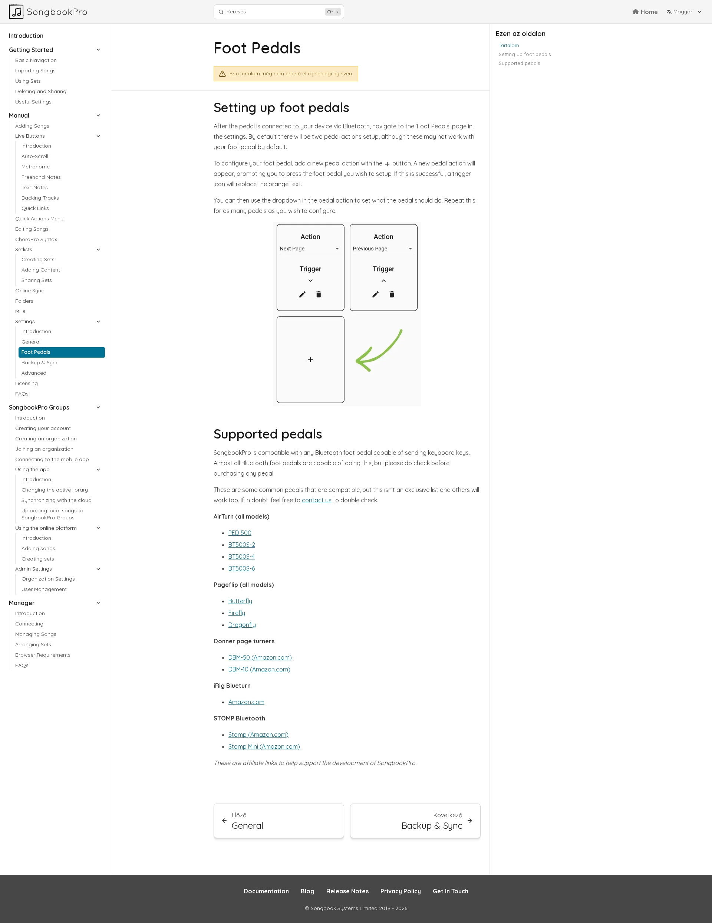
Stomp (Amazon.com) (258, 734)
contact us (317, 500)
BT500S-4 (241, 556)
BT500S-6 (241, 568)
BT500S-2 (241, 544)
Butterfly (240, 601)
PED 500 (239, 532)
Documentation (266, 891)
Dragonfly (242, 624)
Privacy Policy (400, 891)
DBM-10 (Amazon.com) (259, 669)
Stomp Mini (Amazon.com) (264, 746)
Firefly (236, 613)
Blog (307, 891)
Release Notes (347, 891)
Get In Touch (450, 891)
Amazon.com (246, 702)
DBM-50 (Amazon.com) (260, 657)
